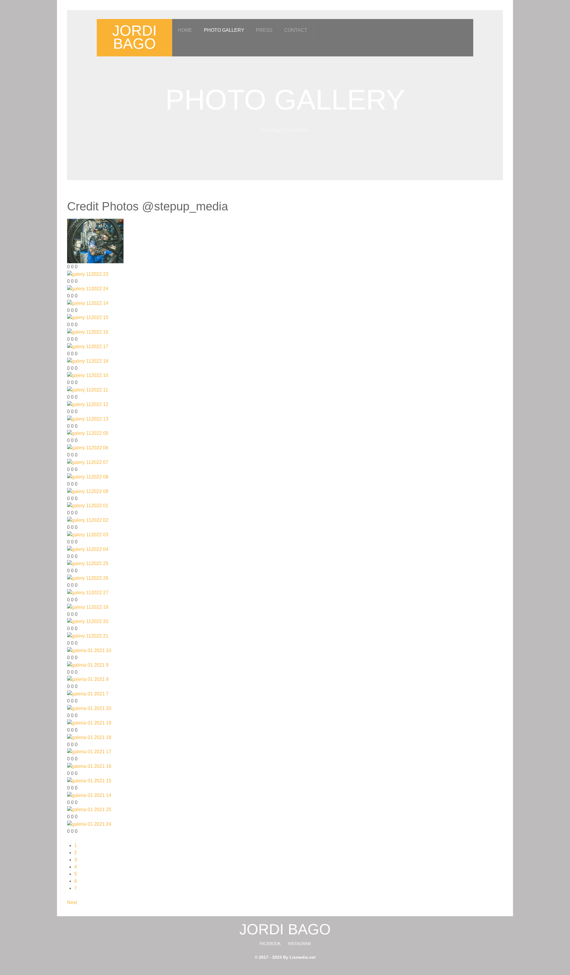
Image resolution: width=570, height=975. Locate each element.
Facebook (270, 943)
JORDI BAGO (134, 37)
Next (72, 902)
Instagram (299, 943)
